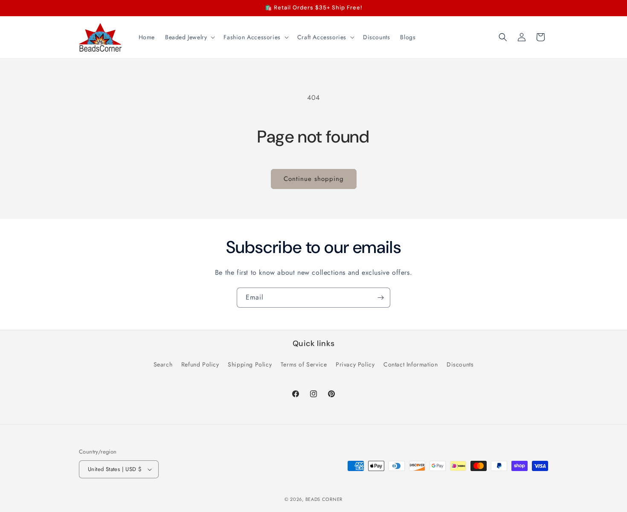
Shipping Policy (250, 364)
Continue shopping (314, 178)
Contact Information (410, 364)
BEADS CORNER (324, 499)
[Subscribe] (380, 298)
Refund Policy (200, 364)
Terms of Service (304, 364)
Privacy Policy (355, 364)
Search (163, 364)
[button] (189, 37)
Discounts (460, 364)
